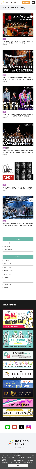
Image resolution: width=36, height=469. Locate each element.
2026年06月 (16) (8, 250)
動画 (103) (6, 277)
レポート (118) (7, 267)
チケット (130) (7, 264)
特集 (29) (6, 287)
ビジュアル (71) (8, 281)
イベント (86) (7, 274)
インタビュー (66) (8, 270)
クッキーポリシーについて (11, 460)
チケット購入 (26, 2)
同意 (18, 465)
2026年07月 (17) (8, 246)
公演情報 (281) (7, 284)
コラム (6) (6, 260)
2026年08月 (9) (7, 243)
